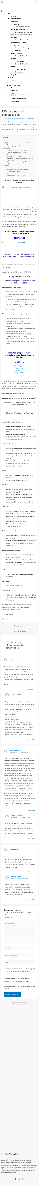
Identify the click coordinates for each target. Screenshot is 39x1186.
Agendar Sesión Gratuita (18, 98)
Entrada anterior (19, 626)
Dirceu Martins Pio (15, 750)
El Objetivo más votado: (15, 156)
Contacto (14, 96)
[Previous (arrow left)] (4, 1185)
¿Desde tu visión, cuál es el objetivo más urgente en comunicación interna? (19, 151)
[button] (19, 11)
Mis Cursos (14, 90)
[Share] (12, 1182)
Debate (21, 393)
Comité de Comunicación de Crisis (22, 65)
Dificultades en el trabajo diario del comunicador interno (18, 170)
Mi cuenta (14, 88)
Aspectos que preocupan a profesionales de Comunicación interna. (20, 163)
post (9, 267)
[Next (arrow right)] (12, 1185)
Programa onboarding (22, 48)
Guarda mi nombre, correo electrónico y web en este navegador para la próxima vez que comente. (19, 971)
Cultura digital (19, 61)
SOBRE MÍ (10, 77)
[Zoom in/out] (29, 1182)
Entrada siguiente (20, 631)
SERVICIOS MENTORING (14, 19)
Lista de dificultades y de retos (16, 175)
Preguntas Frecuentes (18, 75)
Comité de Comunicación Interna (21, 57)
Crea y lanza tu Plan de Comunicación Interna (20, 28)
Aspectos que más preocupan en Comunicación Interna (17, 146)
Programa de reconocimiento (17, 52)
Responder (31, 689)
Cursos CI (16, 45)
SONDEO (7, 149)
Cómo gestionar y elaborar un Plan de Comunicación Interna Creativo (22, 34)
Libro (12, 80)
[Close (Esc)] (4, 1182)
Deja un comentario (8, 118)
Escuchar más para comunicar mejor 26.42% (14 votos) (21, 159)
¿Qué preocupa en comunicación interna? (19, 143)
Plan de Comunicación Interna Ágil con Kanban (20, 41)
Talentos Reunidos (17, 694)
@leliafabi (5, 619)
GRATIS (9, 82)
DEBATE (7, 166)
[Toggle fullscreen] (21, 1182)
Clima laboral (19, 72)
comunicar (19, 118)
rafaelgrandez (14, 849)
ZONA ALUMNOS (14, 85)
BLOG (8, 14)
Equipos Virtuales (20, 69)
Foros (12, 93)
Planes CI (16, 24)
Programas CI (15, 21)
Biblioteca (14, 16)
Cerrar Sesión (15, 101)
